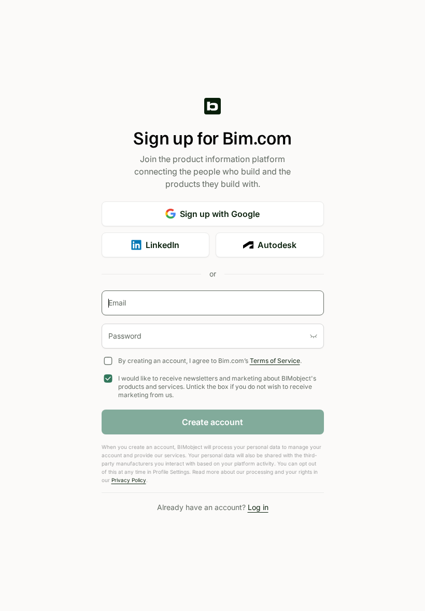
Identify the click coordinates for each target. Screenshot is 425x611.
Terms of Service (275, 361)
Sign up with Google (220, 214)
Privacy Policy (128, 480)
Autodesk (277, 245)
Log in (258, 507)
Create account (212, 422)
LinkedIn (162, 245)
